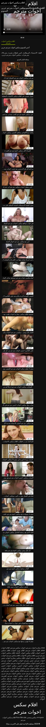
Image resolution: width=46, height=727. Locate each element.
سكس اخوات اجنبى (25, 666)
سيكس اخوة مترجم (14, 691)
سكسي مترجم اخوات (20, 689)
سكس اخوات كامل (18, 668)
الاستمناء (34, 53)
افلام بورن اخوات (18, 650)
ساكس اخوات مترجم (10, 661)
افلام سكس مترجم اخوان (35, 658)
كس (20, 53)
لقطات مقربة (13, 53)
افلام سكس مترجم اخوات (11, 656)
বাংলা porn (40, 717)
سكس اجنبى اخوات (38, 663)
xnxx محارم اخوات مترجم (35, 648)
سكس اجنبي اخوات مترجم (20, 663)
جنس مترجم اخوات (26, 661)
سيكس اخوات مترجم (31, 691)
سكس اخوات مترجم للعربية (12, 676)
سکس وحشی (32, 717)
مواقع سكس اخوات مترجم (17, 696)
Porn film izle (21, 717)
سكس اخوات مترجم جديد (31, 673)
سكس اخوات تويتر (32, 668)
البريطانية (26, 53)
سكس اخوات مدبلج (14, 679)
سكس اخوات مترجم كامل (34, 676)
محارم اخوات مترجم (25, 694)
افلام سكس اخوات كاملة (25, 653)
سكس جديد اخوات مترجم (26, 684)
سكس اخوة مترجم (28, 681)
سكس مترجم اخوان (9, 684)
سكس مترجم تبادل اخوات (34, 686)
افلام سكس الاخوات (28, 656)
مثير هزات (25, 55)
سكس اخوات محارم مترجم (34, 679)
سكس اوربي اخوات (14, 681)
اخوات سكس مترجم (18, 648)
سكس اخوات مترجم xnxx (29, 671)
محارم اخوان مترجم (9, 694)
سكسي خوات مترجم (37, 689)
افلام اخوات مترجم (33, 650)
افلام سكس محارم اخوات (15, 658)
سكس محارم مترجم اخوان (12, 686)
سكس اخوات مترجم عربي (11, 55)
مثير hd (4, 53)
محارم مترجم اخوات (37, 696)
